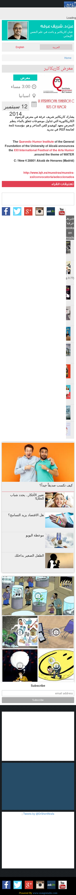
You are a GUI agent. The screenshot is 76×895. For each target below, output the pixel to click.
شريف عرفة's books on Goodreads (70, 228)
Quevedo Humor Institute (36, 141)
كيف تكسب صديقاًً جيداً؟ (56, 485)
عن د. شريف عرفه (56, 26)
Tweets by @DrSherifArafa (38, 813)
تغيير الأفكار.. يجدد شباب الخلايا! (27, 496)
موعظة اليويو (35, 535)
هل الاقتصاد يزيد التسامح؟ (26, 514)
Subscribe (38, 685)
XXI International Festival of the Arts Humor (44, 150)
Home (67, 58)
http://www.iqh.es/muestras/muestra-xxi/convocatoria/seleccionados (48, 174)
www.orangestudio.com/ (38, 893)
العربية (56, 47)
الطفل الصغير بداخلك (29, 555)
